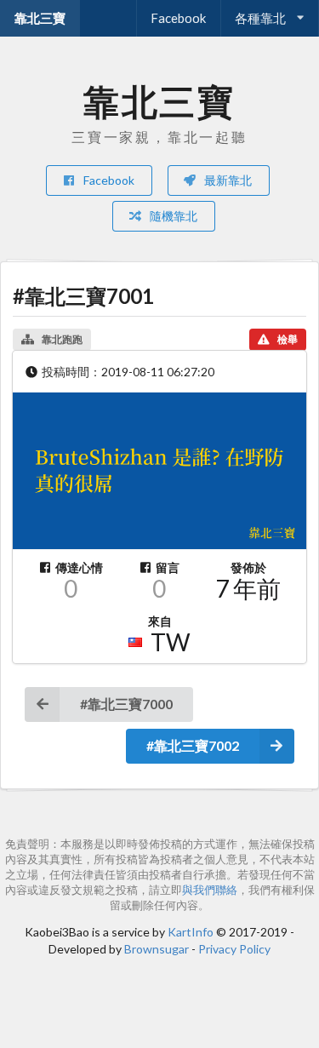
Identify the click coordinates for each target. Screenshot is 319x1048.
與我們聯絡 (209, 890)
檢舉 (287, 339)
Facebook (178, 18)
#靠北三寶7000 (126, 704)
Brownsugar (156, 949)
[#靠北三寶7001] (159, 470)
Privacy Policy (234, 949)
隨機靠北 (172, 216)
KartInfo (191, 932)
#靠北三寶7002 (192, 745)
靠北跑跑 (62, 339)
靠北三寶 (40, 18)
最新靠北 (227, 180)
